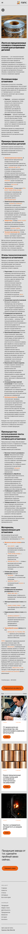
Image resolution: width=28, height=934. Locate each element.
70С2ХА (19, 632)
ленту (21, 294)
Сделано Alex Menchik (8, 930)
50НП (6, 190)
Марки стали (5, 908)
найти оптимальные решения (10, 671)
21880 (19, 605)
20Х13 (20, 220)
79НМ (10, 190)
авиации (17, 468)
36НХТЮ (10, 581)
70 (15, 632)
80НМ (14, 190)
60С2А (10, 632)
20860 (14, 605)
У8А (23, 632)
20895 (10, 605)
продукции (10, 646)
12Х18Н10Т (19, 203)
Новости (4, 890)
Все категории (6, 897)
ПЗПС (22, 539)
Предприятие (5, 912)
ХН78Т (24, 220)
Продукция (4, 905)
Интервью (4, 895)
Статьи (3, 893)
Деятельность (5, 910)
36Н (13, 593)
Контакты (4, 919)
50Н (24, 188)
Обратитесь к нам (17, 667)
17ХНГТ (16, 581)
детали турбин (15, 228)
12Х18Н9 (11, 203)
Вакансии (4, 915)
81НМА (19, 190)
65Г (13, 632)
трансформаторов (10, 199)
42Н (16, 593)
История (4, 917)
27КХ (18, 167)
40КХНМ (7, 180)
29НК (9, 593)
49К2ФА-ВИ (12, 167)
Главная (4, 888)
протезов (14, 184)
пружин (21, 583)
